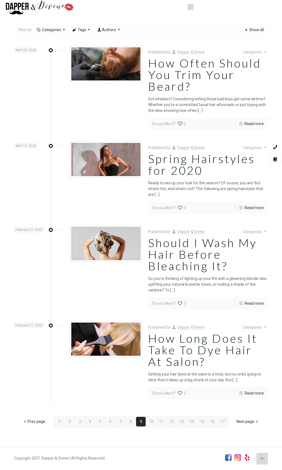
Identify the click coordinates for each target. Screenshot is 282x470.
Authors (109, 30)
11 (161, 421)
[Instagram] (238, 458)
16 (212, 421)
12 (171, 421)
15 (202, 421)
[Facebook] (228, 458)
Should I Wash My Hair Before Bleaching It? (202, 254)
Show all (256, 30)
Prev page (36, 421)
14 (192, 421)
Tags (82, 30)
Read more (254, 123)
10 (151, 421)
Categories (51, 30)
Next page (245, 421)
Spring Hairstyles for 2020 (201, 164)
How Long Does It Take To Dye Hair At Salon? (202, 349)
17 (222, 421)
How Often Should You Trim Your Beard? (204, 74)
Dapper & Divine (191, 52)
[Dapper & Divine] (40, 7)
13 (182, 421)
